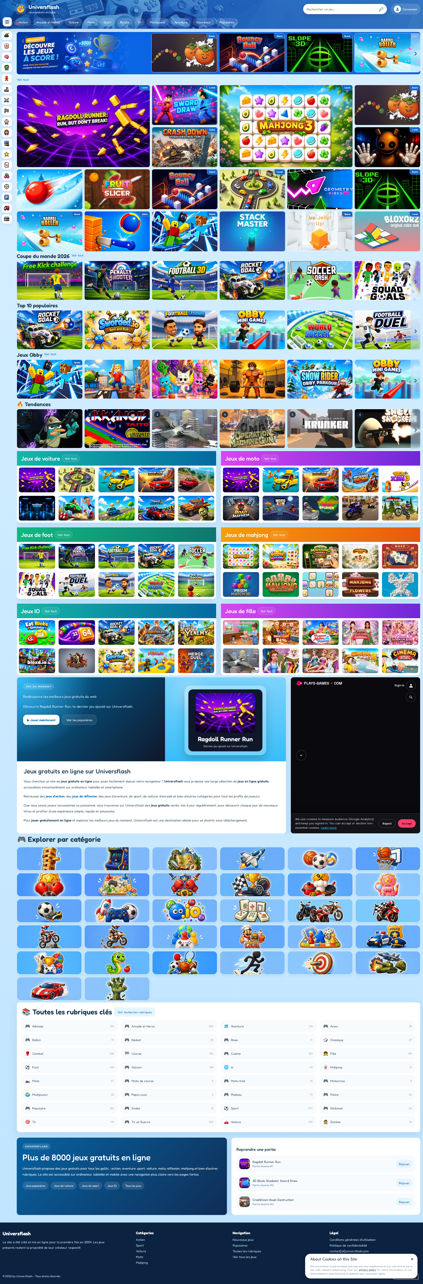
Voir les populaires (79, 720)
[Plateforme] (7, 89)
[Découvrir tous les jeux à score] (84, 53)
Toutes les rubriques (247, 1251)
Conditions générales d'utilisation (353, 1239)
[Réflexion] (7, 57)
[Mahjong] (7, 46)
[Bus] (7, 219)
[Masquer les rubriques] (7, 21)
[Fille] (7, 132)
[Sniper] (7, 186)
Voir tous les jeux (244, 1257)
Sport (107, 22)
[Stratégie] (7, 154)
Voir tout (23, 79)
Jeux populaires (35, 1185)
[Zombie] (7, 67)
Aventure (180, 22)
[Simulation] (7, 143)
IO (139, 22)
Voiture (74, 22)
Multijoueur (158, 22)
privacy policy (367, 1269)
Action (23, 22)
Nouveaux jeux (243, 1239)
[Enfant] (7, 121)
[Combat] (7, 100)
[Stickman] (7, 78)
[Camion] (7, 208)
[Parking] (7, 197)
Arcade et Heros (48, 22)
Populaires (226, 22)
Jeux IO (112, 1185)
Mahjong (142, 1262)
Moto (91, 22)
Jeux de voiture (63, 1185)
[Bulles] (7, 175)
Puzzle (124, 22)
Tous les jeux (133, 1185)
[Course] (7, 111)
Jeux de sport (90, 1185)
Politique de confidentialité (348, 1245)
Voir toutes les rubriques (134, 1012)
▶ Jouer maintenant (41, 720)
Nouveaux (203, 22)
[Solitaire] (7, 165)
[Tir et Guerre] (7, 35)
